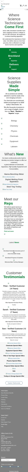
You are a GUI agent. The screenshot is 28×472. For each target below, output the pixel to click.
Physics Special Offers (14, 361)
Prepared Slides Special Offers (14, 366)
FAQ (2, 426)
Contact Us (3, 417)
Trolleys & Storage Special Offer (14, 376)
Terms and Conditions (6, 406)
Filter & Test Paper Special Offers (14, 356)
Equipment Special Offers (14, 351)
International (4, 404)
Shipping (3, 402)
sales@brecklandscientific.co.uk (17, 4)
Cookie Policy (4, 397)
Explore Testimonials (14, 383)
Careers (3, 420)
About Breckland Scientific (7, 393)
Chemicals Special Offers (14, 345)
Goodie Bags (4, 424)
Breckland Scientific (14, 471)
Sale (14, 371)
